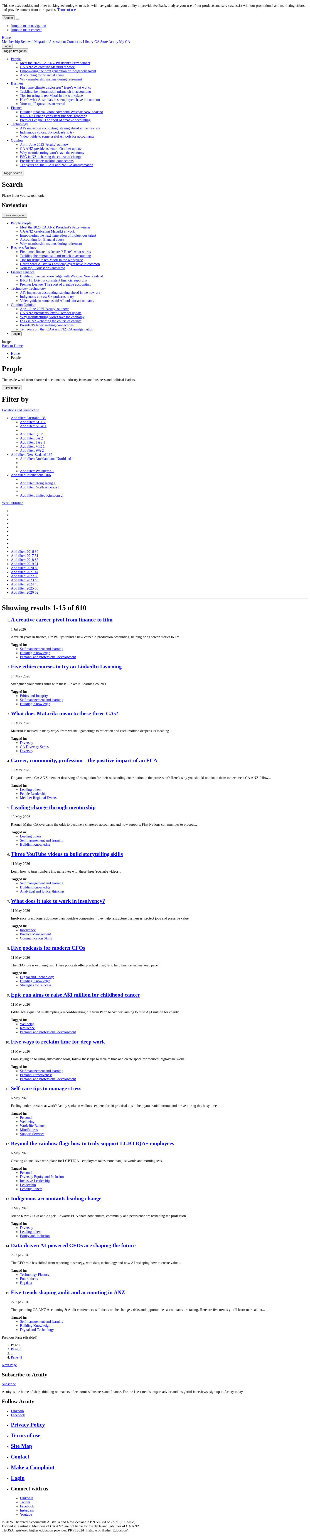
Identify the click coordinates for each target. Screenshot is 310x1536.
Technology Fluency (34, 1274)
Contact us (74, 42)
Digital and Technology (37, 977)
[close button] (17, 18)
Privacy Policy (28, 1425)
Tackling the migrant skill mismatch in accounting (55, 91)
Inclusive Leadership (35, 1181)
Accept (8, 17)
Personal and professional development (48, 657)
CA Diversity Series (34, 747)
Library (88, 42)
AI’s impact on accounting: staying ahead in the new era (60, 128)
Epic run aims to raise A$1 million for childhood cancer (75, 995)
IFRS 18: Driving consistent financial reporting (53, 116)
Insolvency (28, 930)
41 (16, 1357)
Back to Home (12, 346)
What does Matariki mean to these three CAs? (64, 713)
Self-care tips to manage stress (46, 1088)
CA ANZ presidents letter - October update (50, 148)
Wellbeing (27, 1024)
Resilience (27, 1028)
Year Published (12, 503)
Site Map (21, 1446)
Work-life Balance (33, 1126)
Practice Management (35, 934)
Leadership (28, 1185)
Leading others (30, 789)
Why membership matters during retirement (51, 79)
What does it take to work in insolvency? (58, 901)
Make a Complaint (32, 1467)
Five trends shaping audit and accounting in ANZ (68, 1292)
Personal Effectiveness (36, 1075)
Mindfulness (29, 1130)
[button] (15, 51)
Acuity (113, 42)
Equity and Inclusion (35, 1236)
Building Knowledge (35, 653)
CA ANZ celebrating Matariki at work (47, 67)
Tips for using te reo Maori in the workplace (51, 95)
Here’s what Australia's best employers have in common (60, 100)
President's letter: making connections (47, 161)
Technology (19, 124)
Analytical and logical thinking (42, 891)
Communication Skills (36, 938)
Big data (26, 1283)
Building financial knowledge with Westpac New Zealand (61, 112)
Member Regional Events (38, 798)
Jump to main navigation (28, 26)
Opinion (17, 140)
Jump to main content (26, 30)
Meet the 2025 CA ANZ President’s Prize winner (55, 63)
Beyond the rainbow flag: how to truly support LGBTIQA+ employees (92, 1143)
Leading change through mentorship (53, 807)
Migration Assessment (50, 42)
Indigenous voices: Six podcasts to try (47, 132)
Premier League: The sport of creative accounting (55, 120)
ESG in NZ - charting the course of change (50, 157)
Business (17, 83)
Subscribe (9, 1384)
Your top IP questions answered (42, 104)
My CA (124, 42)
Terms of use (66, 10)
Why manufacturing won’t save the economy (52, 153)
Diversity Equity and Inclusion (42, 1177)
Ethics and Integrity (34, 696)
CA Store (101, 42)
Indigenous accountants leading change (56, 1198)
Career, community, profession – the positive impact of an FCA (84, 760)
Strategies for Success (35, 985)
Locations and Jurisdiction (20, 410)
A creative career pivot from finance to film (62, 620)
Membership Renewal (17, 42)
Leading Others (31, 1189)
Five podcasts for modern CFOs (48, 948)
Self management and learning (41, 649)
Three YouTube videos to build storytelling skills (67, 854)
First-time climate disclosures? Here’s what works (55, 87)
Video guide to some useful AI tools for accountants (57, 136)
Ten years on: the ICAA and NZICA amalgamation (56, 165)
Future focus (29, 1279)
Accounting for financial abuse (42, 75)
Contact (20, 1457)
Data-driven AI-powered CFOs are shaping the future (73, 1245)
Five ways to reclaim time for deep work (58, 1042)
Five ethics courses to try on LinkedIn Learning (66, 667)
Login (7, 46)
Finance (16, 108)
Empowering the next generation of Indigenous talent (58, 71)
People (16, 59)
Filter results (12, 388)
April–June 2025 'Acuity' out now (44, 144)
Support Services (32, 1134)
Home (6, 37)
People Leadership (33, 794)
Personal (26, 1117)
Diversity (26, 743)
